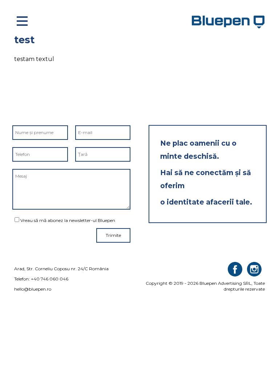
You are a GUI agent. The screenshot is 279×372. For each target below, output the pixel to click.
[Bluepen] (229, 21)
